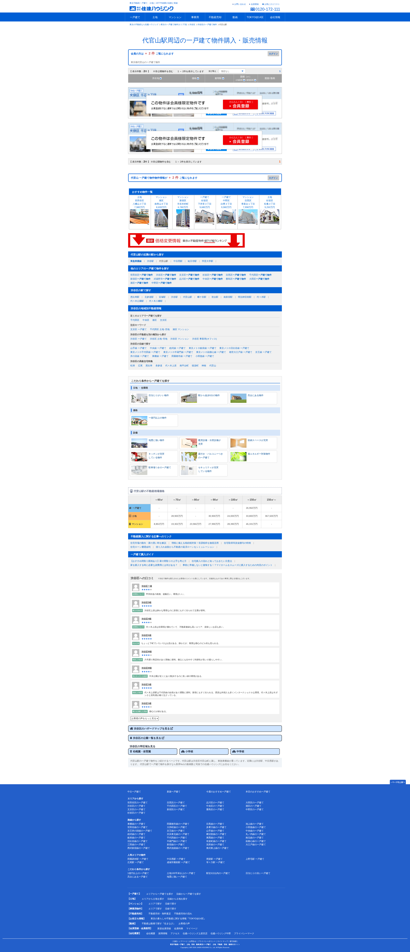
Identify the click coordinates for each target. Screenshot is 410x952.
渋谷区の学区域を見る (142, 746)
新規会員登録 (164, 928)
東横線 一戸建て (160, 356)
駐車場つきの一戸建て (160, 467)
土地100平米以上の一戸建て (181, 873)
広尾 (140, 365)
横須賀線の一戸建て (216, 834)
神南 (204, 365)
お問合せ (192, 941)
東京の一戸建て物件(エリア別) (174, 24)
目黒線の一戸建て (215, 824)
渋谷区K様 (146, 635)
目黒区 (236, 275)
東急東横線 (136, 261)
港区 (139, 283)
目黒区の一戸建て (176, 802)
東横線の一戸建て (136, 824)
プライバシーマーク (244, 933)
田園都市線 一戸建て (182, 356)
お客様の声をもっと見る (143, 718)
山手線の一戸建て (215, 830)
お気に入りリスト (272, 4)
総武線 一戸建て (177, 348)
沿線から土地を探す (177, 899)
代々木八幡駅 (156, 301)
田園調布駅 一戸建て (137, 859)
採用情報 (162, 933)
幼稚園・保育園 (142, 751)
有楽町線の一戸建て (216, 841)
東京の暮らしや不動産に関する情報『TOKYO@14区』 (178, 918)
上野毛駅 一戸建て (255, 859)
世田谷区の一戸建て (137, 802)
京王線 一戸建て (263, 352)
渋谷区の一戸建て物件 (207, 24)
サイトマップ (222, 941)
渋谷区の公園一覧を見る (147, 738)
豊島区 (236, 279)
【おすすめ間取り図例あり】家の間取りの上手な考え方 (158, 561)
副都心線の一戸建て (256, 841)
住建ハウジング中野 (221, 933)
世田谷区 (141, 275)
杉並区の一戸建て (136, 812)
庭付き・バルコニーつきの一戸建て (210, 456)
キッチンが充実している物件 (156, 456)
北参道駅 (149, 297)
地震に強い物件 (156, 440)
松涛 (132, 365)
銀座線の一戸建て (136, 837)
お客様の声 (184, 923)
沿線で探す (170, 903)
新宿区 (140, 279)
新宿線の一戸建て (176, 844)
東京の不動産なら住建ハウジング (144, 24)
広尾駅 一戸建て (135, 862)
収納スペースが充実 (258, 440)
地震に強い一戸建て (177, 876)
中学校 (240, 751)
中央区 (213, 279)
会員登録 (255, 4)
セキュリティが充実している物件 (208, 469)
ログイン (273, 53)
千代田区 (260, 275)
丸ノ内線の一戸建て (256, 834)
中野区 (162, 283)
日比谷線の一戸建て (137, 841)
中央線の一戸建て (255, 830)
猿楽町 (195, 365)
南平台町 (184, 365)
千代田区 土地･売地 (160, 329)
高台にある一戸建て (137, 876)
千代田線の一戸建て (177, 837)
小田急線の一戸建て (256, 827)
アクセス (175, 933)
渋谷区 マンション (179, 338)
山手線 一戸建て (138, 348)
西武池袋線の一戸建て (178, 848)
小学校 (189, 751)
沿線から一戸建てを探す (188, 894)
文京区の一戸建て (136, 809)
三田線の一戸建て (136, 844)
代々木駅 (261, 297)
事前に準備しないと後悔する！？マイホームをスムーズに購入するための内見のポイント (227, 565)
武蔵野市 (165, 279)
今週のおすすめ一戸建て (218, 791)
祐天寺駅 (192, 261)
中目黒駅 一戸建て (176, 859)
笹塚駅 (162, 297)
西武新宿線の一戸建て (138, 848)
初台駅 (215, 297)
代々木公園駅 (137, 301)
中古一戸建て (134, 791)
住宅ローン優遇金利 (140, 547)
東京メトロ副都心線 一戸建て (211, 352)
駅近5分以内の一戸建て (218, 873)
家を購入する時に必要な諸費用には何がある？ (153, 565)
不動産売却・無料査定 (159, 913)
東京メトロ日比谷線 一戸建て (234, 348)
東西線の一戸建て (215, 837)
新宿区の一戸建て (176, 809)
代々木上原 (170, 365)
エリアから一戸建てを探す (159, 894)
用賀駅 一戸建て (214, 859)
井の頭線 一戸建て (139, 356)
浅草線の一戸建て (215, 844)
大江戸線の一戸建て (256, 844)
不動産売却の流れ (183, 913)
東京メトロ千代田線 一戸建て (145, 352)
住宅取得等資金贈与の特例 (237, 543)
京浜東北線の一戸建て (178, 834)
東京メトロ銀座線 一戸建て (202, 348)
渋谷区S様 (146, 684)
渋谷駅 (150, 261)
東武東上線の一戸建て (217, 848)
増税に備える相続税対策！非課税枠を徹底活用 (195, 543)
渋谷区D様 (146, 602)
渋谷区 (192, 24)
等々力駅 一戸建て (215, 862)
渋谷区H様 (146, 619)
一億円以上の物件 (158, 417)
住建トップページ (180, 941)
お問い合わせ (240, 4)
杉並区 (213, 275)
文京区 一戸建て (138, 329)
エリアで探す (155, 903)
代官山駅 (187, 297)
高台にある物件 (255, 395)
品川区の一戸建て (215, 802)
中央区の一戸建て (215, 806)
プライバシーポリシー (207, 941)
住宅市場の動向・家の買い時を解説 (148, 543)
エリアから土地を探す (153, 899)
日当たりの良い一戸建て (258, 873)
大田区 (259, 279)
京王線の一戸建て (176, 830)
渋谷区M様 (147, 651)
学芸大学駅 (207, 261)
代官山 (212, 365)
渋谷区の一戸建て (136, 806)
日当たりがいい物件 (159, 395)
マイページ (191, 928)
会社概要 (150, 933)
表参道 (159, 365)
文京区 (189, 275)
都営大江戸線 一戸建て (240, 352)
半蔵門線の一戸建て (177, 841)
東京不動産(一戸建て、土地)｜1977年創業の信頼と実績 (154, 3)
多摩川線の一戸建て (216, 827)
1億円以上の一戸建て (138, 873)
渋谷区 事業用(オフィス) (204, 338)
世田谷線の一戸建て (137, 827)
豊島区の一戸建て (215, 809)
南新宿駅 (228, 297)
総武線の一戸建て (136, 834)
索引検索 (233, 941)
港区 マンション (181, 329)
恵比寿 (149, 365)
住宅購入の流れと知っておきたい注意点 (212, 561)
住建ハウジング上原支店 (195, 933)
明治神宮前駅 (244, 297)
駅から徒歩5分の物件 (209, 395)
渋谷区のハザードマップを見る (152, 728)
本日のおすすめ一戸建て (258, 791)
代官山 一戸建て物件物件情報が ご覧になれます (164, 177)
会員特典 (178, 928)
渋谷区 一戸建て (138, 338)
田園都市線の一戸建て (178, 824)
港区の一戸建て (253, 806)
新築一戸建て (173, 791)
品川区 (189, 279)
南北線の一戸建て (255, 837)
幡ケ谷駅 (201, 297)
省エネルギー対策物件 (259, 454)
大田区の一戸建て (255, 802)
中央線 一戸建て (158, 348)
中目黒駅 (177, 261)
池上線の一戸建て (255, 824)
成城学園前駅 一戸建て (178, 862)
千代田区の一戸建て (177, 806)
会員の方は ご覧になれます (152, 53)
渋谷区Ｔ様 (147, 586)
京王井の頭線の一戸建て (139, 830)
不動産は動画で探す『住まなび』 (158, 923)
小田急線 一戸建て (205, 356)
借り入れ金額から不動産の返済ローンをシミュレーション (185, 547)
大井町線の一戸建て (177, 827)
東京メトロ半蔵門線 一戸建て (178, 352)
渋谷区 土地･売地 (158, 338)
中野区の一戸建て (255, 809)
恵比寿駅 (134, 297)
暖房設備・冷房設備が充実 (209, 442)
